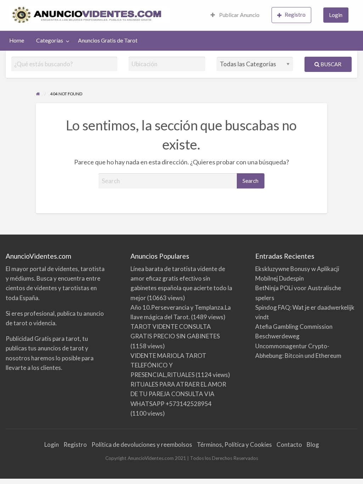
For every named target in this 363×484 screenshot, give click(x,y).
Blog (313, 444)
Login (335, 15)
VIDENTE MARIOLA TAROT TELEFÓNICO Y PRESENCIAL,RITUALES (168, 365)
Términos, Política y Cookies (234, 444)
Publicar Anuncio (238, 15)
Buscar (330, 64)
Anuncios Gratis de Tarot (108, 40)
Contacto (289, 444)
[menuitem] (235, 15)
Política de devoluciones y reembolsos (141, 444)
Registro (295, 14)
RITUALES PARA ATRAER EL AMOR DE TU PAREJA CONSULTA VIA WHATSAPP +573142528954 (178, 394)
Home (16, 40)
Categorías (49, 40)
